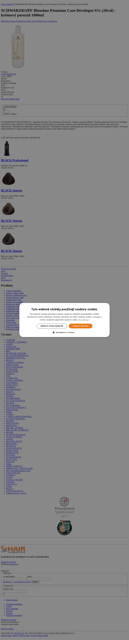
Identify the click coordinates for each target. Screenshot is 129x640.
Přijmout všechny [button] (81, 326)
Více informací (84, 320)
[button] (64, 332)
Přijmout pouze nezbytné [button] (52, 326)
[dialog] (64, 320)
